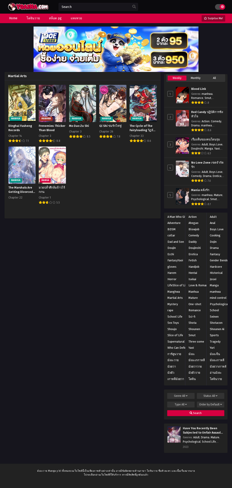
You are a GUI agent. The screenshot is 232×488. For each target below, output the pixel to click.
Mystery (172, 304)
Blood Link (198, 89)
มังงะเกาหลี (217, 360)
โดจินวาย (216, 379)
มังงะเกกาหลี (196, 360)
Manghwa (173, 291)
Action (206, 121)
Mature (218, 195)
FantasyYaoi (175, 260)
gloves (171, 266)
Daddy (192, 241)
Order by (209, 404)
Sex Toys (173, 322)
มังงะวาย (173, 360)
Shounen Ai (217, 329)
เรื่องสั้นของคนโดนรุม (205, 139)
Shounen (194, 329)
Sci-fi (191, 316)
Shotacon (216, 322)
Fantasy (215, 254)
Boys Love (215, 144)
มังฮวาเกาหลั (218, 366)
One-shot (194, 304)
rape (170, 310)
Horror (171, 279)
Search (197, 413)
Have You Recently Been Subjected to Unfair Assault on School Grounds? (202, 431)
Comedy (216, 121)
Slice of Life (175, 335)
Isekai (192, 279)
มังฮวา (171, 366)
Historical (216, 273)
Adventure (174, 223)
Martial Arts (175, 297)
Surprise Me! (215, 18)
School (214, 310)
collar (171, 235)
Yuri (212, 347)
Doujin (171, 248)
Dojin (213, 241)
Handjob (193, 266)
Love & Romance (199, 285)
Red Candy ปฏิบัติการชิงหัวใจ (207, 114)
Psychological (200, 199)
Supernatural (176, 341)
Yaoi (217, 148)
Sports (214, 335)
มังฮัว (170, 372)
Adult (205, 144)
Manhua (193, 291)
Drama (195, 125)
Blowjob (193, 229)
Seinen (214, 316)
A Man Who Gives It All (181, 216)
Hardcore (216, 266)
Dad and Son (175, 241)
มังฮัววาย (194, 372)
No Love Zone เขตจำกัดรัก (207, 165)
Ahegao (193, 223)
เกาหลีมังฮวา (175, 379)
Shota (192, 322)
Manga (209, 148)
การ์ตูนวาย (174, 354)
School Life (174, 316)
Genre (179, 395)
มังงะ (191, 354)
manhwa (207, 94)
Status (209, 395)
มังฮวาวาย (195, 366)
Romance (197, 98)
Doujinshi (197, 148)
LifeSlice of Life (177, 285)
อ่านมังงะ (216, 372)
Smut (208, 98)
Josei (213, 279)
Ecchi (170, 254)
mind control (218, 297)
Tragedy (215, 341)
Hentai (192, 273)
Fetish (192, 260)
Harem (171, 273)
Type (179, 404)
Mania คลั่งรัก (200, 190)
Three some (196, 341)
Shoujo (172, 329)
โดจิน (192, 379)
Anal (212, 223)
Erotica (217, 176)
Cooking (215, 235)
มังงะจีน (215, 354)
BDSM (171, 229)
